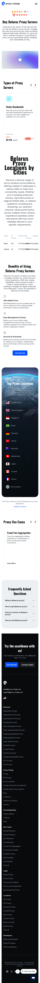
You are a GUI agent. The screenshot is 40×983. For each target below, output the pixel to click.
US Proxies (7, 899)
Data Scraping (8, 858)
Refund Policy (8, 875)
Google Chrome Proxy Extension (14, 785)
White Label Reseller (10, 939)
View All (6, 865)
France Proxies (8, 918)
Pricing (5, 774)
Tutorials (6, 818)
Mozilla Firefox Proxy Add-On (13, 789)
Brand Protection (9, 835)
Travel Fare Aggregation (12, 846)
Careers (6, 804)
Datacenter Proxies (10, 711)
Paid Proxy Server (9, 753)
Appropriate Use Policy (11, 890)
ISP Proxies (7, 778)
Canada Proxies (9, 911)
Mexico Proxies (8, 922)
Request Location (20, 506)
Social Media (7, 861)
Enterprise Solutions (10, 801)
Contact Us (7, 797)
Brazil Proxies (8, 926)
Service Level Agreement (12, 886)
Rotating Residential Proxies (13, 734)
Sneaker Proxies (9, 854)
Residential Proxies (10, 722)
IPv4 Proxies (7, 761)
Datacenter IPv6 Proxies (11, 718)
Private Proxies (8, 749)
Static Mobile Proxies (10, 741)
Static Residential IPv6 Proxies (14, 730)
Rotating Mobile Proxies (11, 738)
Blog (5, 793)
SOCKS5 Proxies (9, 745)
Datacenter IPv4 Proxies (11, 715)
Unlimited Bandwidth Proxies (13, 757)
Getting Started (8, 814)
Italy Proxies (7, 915)
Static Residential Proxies (12, 726)
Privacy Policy (8, 878)
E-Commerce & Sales (10, 850)
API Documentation (10, 947)
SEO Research (8, 838)
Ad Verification (8, 842)
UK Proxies (7, 903)
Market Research (9, 831)
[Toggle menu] (36, 4)
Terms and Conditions (11, 882)
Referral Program (9, 943)
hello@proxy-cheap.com (12, 689)
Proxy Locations (9, 781)
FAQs (5, 821)
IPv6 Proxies (7, 764)
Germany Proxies (9, 907)
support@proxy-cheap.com (13, 692)
